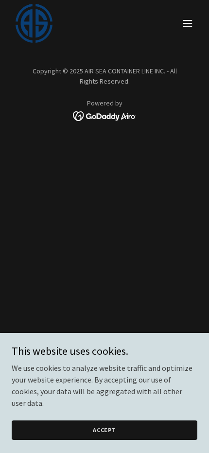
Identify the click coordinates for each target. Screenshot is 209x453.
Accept (104, 430)
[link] (34, 23)
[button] (187, 23)
